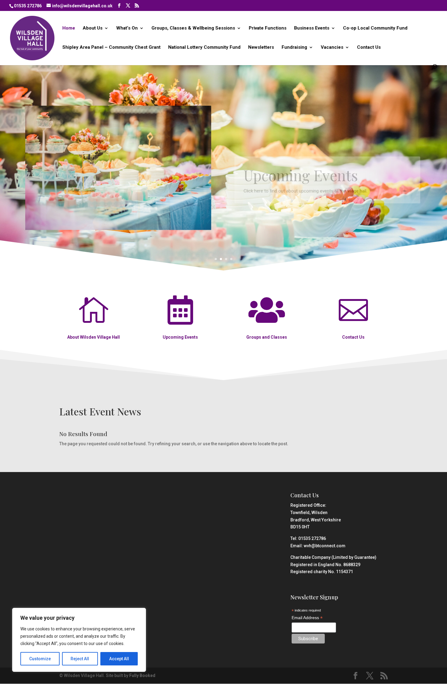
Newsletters (261, 47)
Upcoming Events (301, 163)
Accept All (119, 658)
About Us (92, 28)
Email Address (307, 618)
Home (68, 28)
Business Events (311, 28)
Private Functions (267, 28)
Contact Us (369, 47)
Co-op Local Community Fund (375, 28)
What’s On (127, 28)
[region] (79, 640)
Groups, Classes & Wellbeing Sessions (193, 28)
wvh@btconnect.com (324, 545)
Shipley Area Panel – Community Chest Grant (111, 47)
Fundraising (294, 47)
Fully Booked (142, 675)
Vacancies (332, 47)
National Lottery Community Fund (204, 47)
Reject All (80, 658)
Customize (40, 658)
